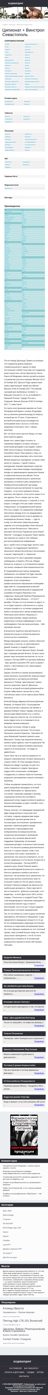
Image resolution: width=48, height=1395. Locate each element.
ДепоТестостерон (10, 1257)
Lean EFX (6, 1245)
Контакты (24, 1376)
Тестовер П (7, 1253)
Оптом (40, 1372)
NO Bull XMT (8, 1223)
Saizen (5, 1232)
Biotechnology (8, 1215)
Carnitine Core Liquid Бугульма (11, 1316)
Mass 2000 (7, 1211)
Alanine (6, 1236)
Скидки (30, 1372)
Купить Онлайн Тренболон (16, 1335)
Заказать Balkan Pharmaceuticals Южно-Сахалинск (24, 1330)
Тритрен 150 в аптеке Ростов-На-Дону (13, 1343)
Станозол (7, 1219)
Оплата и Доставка (14, 1372)
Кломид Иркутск (13, 1308)
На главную (15, 1368)
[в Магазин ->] (24, 1155)
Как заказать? (31, 1368)
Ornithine (6, 1240)
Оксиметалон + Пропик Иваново (18, 1312)
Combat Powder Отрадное (17, 1339)
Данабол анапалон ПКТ (12, 1249)
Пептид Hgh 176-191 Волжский (22, 1320)
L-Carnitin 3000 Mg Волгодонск (11, 1324)
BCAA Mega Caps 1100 (12, 1228)
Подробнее (39, 965)
